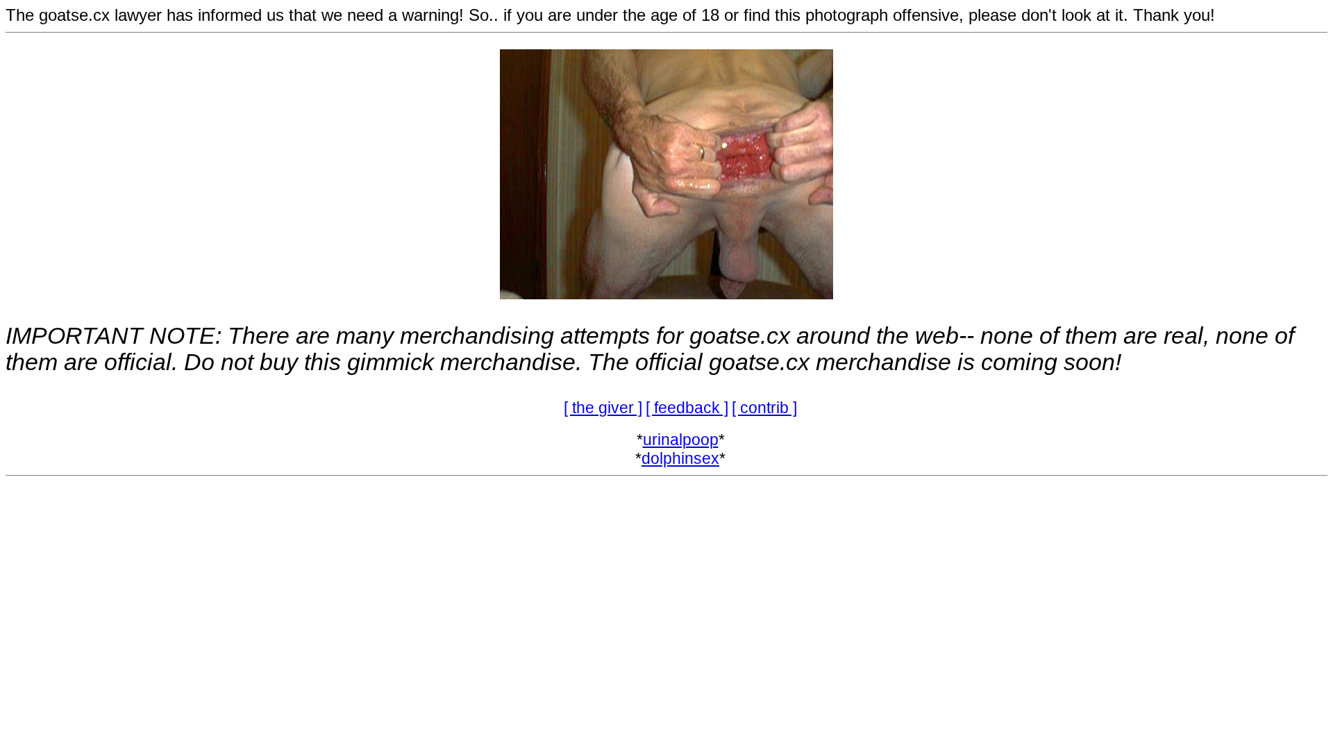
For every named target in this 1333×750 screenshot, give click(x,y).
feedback (687, 408)
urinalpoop (681, 440)
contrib (764, 408)
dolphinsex (680, 458)
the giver (603, 408)
